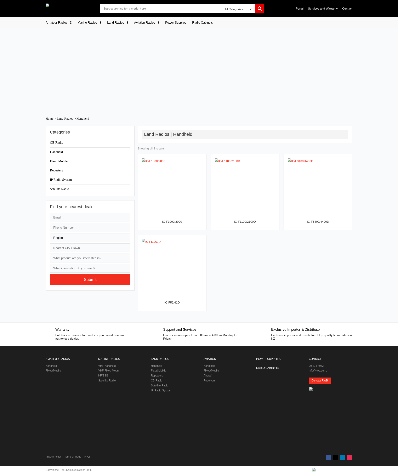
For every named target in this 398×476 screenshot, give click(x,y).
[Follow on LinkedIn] (342, 457)
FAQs (87, 456)
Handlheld (209, 365)
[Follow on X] (335, 457)
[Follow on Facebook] (328, 457)
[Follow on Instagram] (349, 457)
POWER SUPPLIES (268, 359)
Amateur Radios (57, 22)
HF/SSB (103, 375)
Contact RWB (320, 380)
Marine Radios (87, 22)
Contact (347, 8)
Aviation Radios (144, 22)
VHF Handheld (107, 365)
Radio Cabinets (202, 22)
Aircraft (208, 375)
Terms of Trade (72, 456)
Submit (90, 279)
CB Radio (56, 142)
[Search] (259, 8)
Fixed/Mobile (59, 161)
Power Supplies (175, 22)
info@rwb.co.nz (318, 370)
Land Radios (115, 22)
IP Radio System (61, 179)
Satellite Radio (59, 189)
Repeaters (56, 170)
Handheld (56, 152)
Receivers (210, 380)
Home (49, 118)
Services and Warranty (323, 8)
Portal (299, 8)
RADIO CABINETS (267, 367)
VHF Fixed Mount (108, 370)
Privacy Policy (53, 456)
